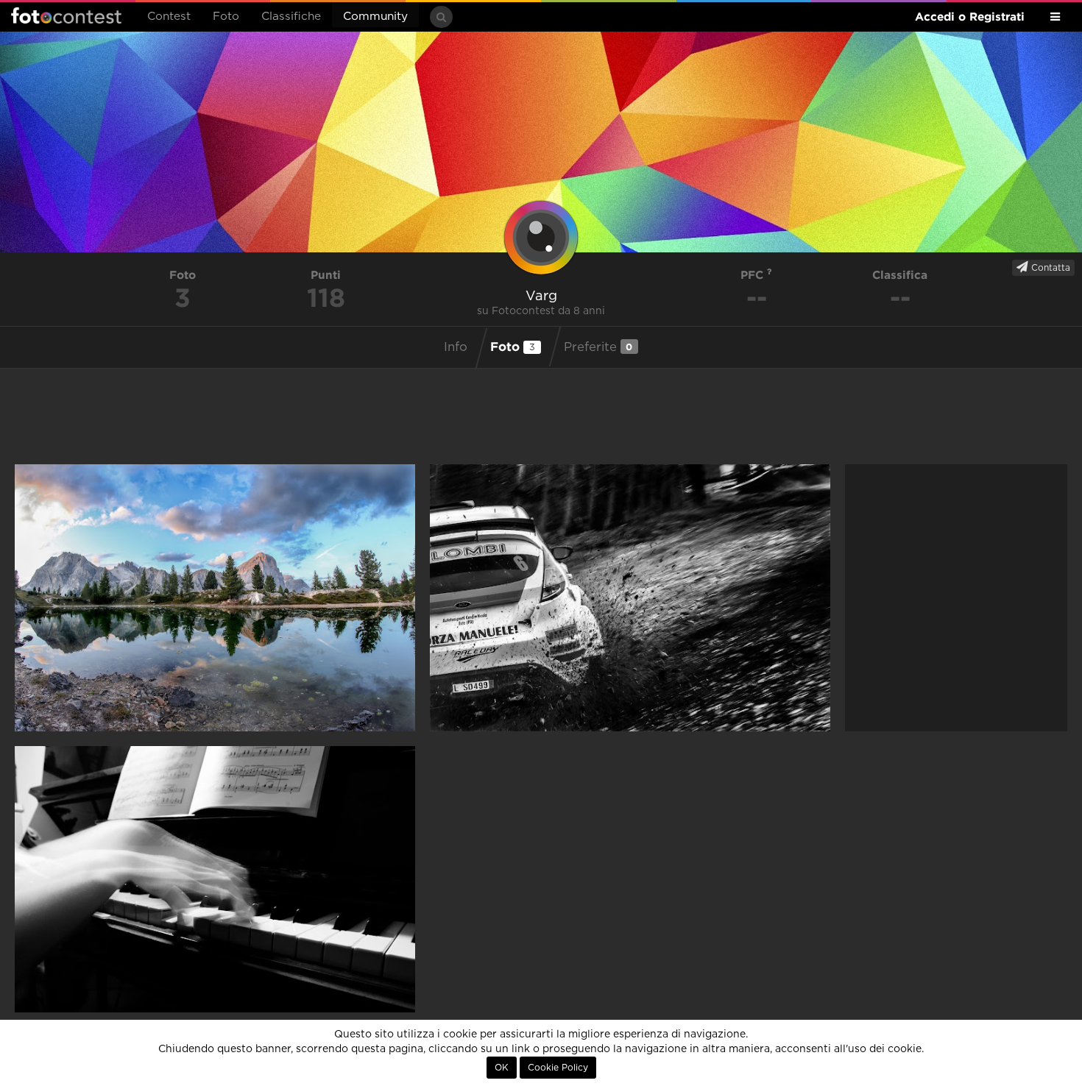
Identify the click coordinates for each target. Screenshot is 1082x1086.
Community (375, 16)
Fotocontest (66, 15)
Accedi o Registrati (970, 16)
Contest (169, 16)
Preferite (598, 347)
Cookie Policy (558, 1067)
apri (215, 597)
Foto (226, 16)
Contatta (1049, 267)
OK (502, 1067)
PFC (753, 275)
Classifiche (291, 16)
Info (455, 347)
